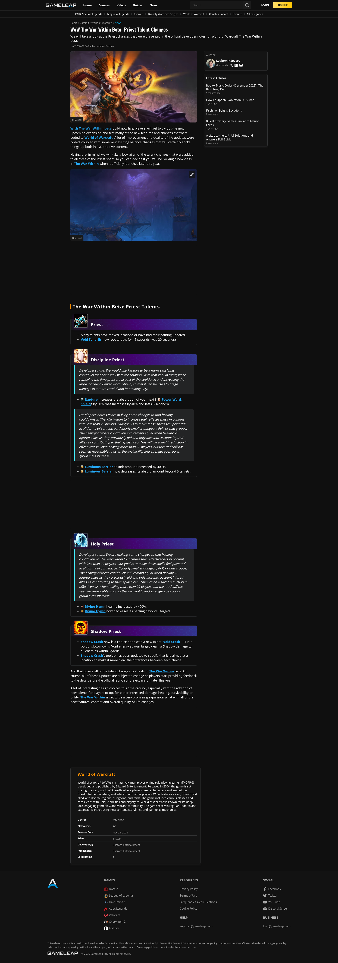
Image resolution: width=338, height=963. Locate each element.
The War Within (86, 163)
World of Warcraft (193, 14)
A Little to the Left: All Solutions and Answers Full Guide (229, 137)
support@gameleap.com (196, 926)
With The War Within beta (91, 128)
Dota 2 (113, 889)
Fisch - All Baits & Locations (224, 110)
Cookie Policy (188, 908)
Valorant (114, 915)
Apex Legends (118, 908)
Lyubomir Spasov (105, 46)
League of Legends (118, 14)
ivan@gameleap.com (276, 926)
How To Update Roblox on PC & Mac (230, 100)
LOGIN (265, 5)
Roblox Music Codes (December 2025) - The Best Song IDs (234, 87)
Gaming (84, 22)
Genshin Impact (218, 14)
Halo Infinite (117, 902)
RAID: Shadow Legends (88, 14)
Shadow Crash (92, 642)
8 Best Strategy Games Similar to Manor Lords (232, 123)
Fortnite (237, 14)
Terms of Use (188, 895)
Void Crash (171, 642)
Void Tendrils (91, 339)
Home (73, 22)
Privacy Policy (189, 889)
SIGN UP (283, 5)
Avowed (138, 14)
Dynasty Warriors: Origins (163, 14)
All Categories (255, 14)
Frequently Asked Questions (198, 902)
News (118, 22)
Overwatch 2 (117, 922)
